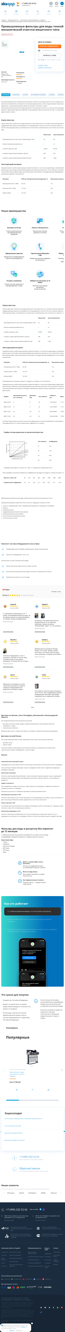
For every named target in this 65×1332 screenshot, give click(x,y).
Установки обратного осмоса (35, 1256)
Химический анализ (56, 1256)
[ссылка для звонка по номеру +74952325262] (37, 12)
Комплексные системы (15, 1252)
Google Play (17, 1279)
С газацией (47, 1263)
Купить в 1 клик (49, 55)
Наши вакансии (3, 1259)
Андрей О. (45, 604)
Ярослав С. (13, 639)
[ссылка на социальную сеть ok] (53, 1307)
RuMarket (48, 1279)
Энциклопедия (13, 1113)
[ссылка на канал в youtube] (45, 1307)
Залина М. (13, 604)
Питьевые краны (47, 1267)
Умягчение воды (13, 1261)
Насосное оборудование (34, 1263)
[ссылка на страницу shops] (16, 12)
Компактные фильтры (15, 1255)
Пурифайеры (48, 1253)
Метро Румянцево (9, 1220)
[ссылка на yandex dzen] (57, 1307)
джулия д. (45, 639)
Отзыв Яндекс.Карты (8, 631)
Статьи (3, 1263)
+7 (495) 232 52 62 (29, 3)
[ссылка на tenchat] (61, 1307)
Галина (44, 674)
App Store (7, 1279)
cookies (23, 1326)
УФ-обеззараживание (33, 1259)
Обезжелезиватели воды (15, 1258)
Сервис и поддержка (56, 1260)
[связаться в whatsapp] (27, 12)
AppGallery (28, 1279)
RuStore (38, 1279)
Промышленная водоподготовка (32, 1252)
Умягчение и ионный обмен (35, 1266)
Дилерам (55, 1264)
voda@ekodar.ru (26, 5)
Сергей (12, 674)
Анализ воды (56, 1252)
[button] (62, 1070)
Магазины (4, 1255)
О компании (4, 1252)
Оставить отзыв (56, 591)
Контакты (3, 1266)
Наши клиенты (10, 1185)
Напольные (48, 1256)
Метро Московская (40, 1220)
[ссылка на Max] (41, 1312)
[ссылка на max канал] (44, 1209)
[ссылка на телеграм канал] (40, 1209)
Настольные (48, 1260)
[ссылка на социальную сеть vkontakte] (41, 1307)
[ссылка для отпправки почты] (48, 12)
